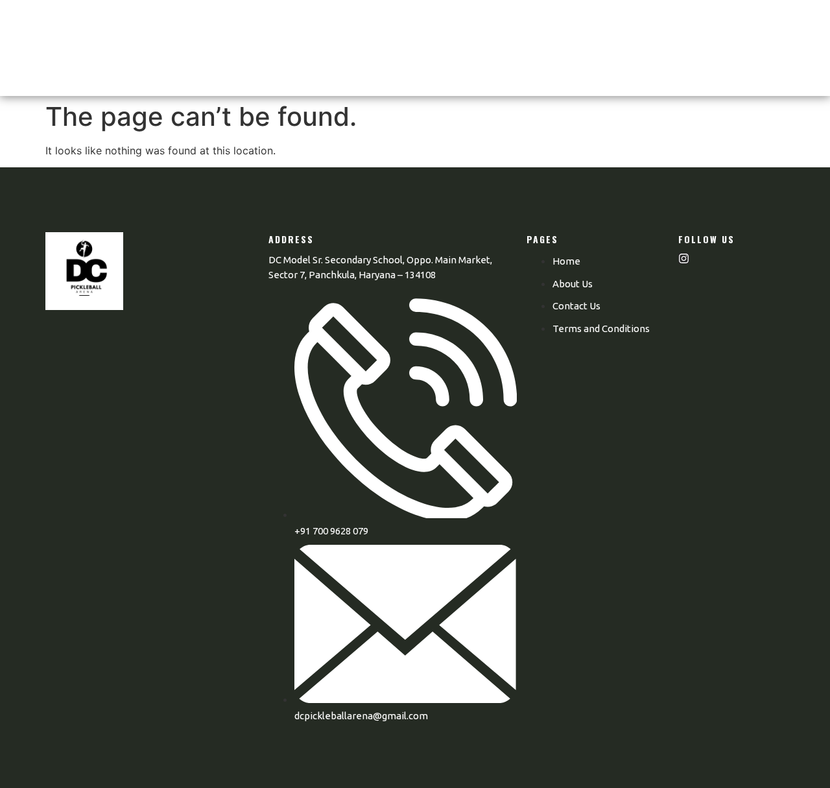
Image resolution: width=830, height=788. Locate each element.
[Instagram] (683, 258)
